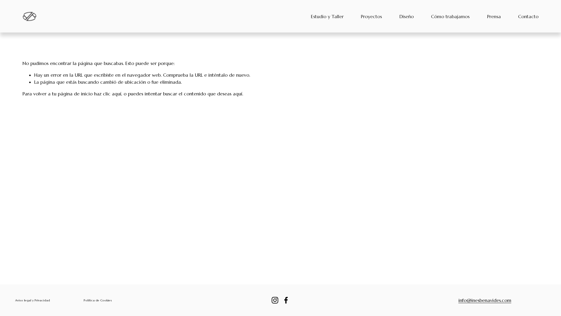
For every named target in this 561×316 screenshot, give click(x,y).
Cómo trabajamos (450, 16)
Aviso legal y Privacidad (32, 300)
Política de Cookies (98, 300)
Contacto (528, 16)
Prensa (494, 16)
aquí (237, 94)
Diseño (406, 16)
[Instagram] (274, 300)
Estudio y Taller (327, 16)
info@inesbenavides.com (484, 300)
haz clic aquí (107, 94)
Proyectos (371, 16)
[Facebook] (286, 300)
